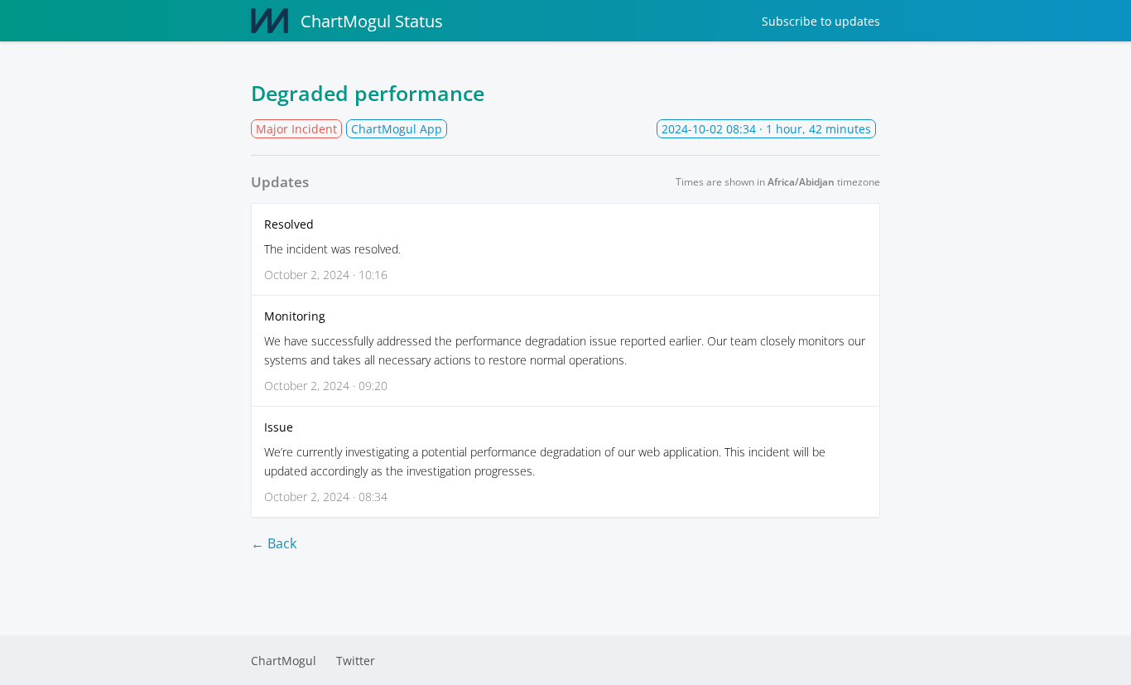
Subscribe (821, 21)
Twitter (355, 660)
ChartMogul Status (372, 21)
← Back (273, 543)
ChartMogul (283, 660)
